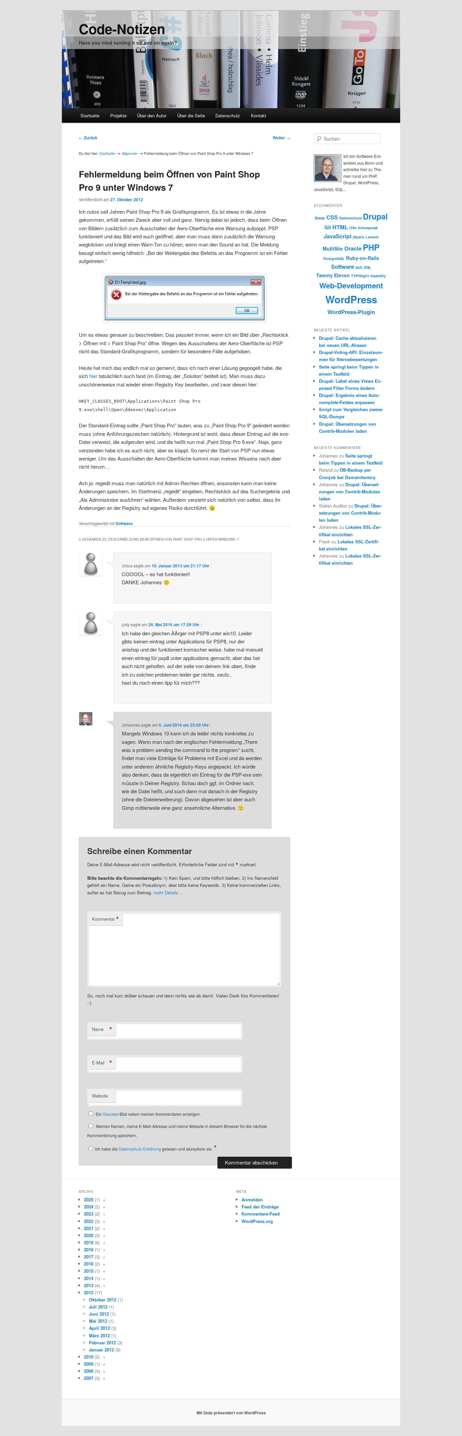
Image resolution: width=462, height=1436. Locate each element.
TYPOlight (360, 275)
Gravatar (110, 1114)
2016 (88, 1264)
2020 (88, 1235)
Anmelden (252, 1199)
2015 (88, 1271)
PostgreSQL (334, 258)
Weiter (281, 138)
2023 (88, 1213)
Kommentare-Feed (260, 1213)
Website (100, 1095)
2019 (88, 1242)
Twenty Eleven (333, 275)
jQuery (358, 236)
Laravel (372, 236)
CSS (332, 217)
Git (327, 227)
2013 (88, 1285)
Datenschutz (227, 115)
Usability (378, 275)
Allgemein (129, 153)
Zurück (88, 138)
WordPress (351, 299)
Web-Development (351, 285)
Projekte (118, 115)
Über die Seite (191, 115)
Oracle (353, 248)
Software (124, 523)
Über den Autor (151, 115)
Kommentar (105, 919)
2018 (88, 1249)
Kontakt (258, 115)
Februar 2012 (102, 1342)
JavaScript (337, 236)
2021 (88, 1228)
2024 (88, 1206)
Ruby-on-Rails (362, 258)
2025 (88, 1199)
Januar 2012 (101, 1349)
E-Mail (102, 1062)
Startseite (89, 115)
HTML (340, 227)
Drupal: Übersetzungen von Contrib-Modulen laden (349, 491)
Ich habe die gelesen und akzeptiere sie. (156, 1149)
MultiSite (333, 248)
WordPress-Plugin (351, 312)
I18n (353, 227)
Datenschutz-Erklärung (140, 1149)
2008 (88, 1371)
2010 (88, 1356)
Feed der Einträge (260, 1206)
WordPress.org (257, 1221)
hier (93, 375)
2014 (88, 1278)
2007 (88, 1378)
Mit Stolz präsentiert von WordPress (231, 1413)
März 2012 (99, 1335)
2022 (88, 1221)
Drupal (375, 216)
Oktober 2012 (102, 1299)
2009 (88, 1364)
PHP (371, 247)
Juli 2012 (98, 1306)
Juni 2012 (99, 1314)
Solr (359, 267)
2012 (88, 1292)
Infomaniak (368, 227)
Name (102, 1029)
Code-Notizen (122, 28)
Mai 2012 (98, 1321)
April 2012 (99, 1328)
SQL (367, 267)
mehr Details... (168, 892)
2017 (88, 1256)
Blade (320, 217)
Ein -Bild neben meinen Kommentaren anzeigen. (148, 1114)
